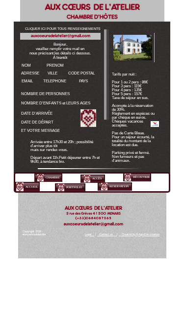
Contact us (107, 234)
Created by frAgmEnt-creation (139, 234)
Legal (89, 234)
